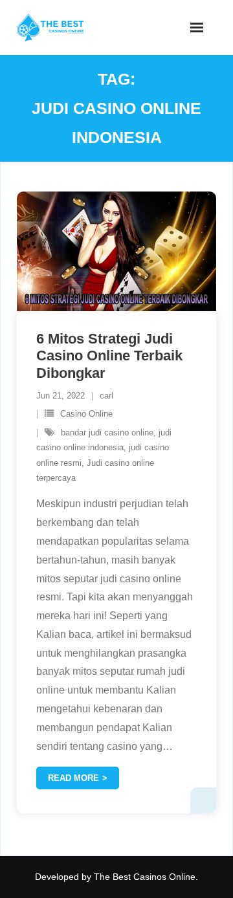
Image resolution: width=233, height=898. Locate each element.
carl (106, 395)
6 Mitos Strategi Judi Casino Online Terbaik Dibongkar (109, 356)
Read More (73, 778)
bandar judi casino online (107, 432)
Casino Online (86, 414)
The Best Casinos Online (144, 876)
